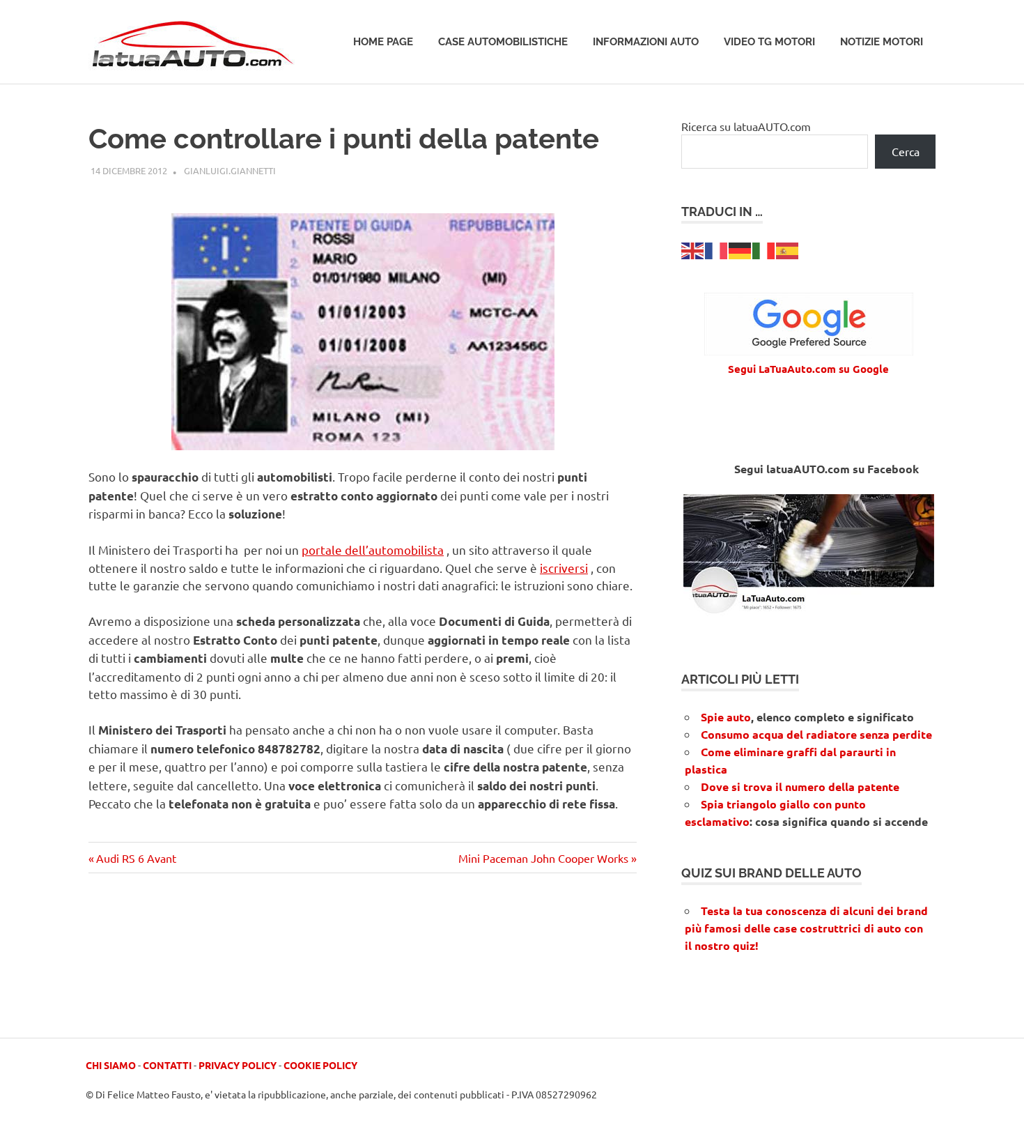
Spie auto (726, 716)
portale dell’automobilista (373, 549)
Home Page (383, 42)
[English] (693, 249)
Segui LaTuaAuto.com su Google (808, 369)
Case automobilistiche (503, 42)
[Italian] (764, 249)
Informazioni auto (646, 42)
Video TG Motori (769, 42)
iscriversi (564, 567)
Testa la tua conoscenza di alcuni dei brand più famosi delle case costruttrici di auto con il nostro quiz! (806, 928)
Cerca (906, 151)
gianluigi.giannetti (230, 170)
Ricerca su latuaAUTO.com (746, 126)
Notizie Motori (881, 42)
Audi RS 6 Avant (135, 858)
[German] (740, 249)
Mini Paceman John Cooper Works (543, 858)
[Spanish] (788, 249)
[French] (717, 249)
